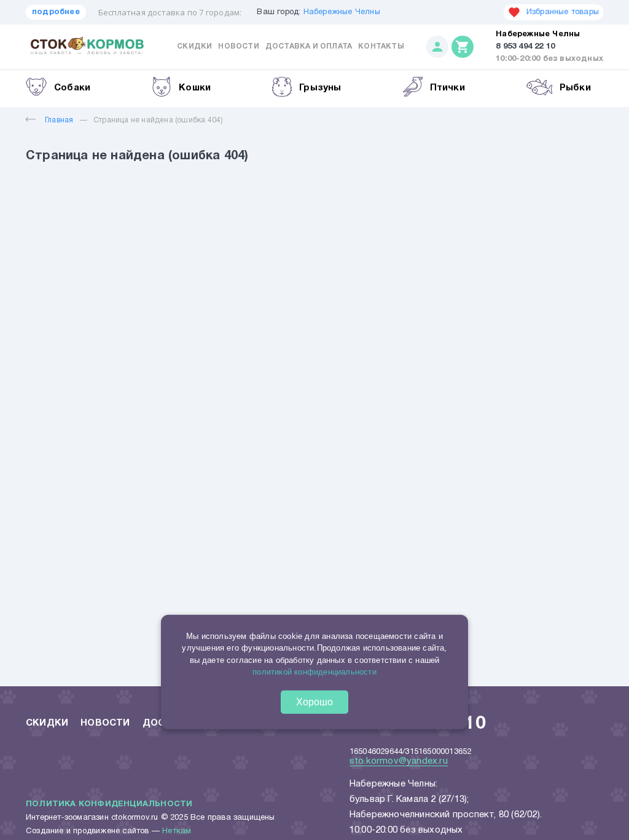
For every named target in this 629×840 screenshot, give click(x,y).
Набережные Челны (341, 12)
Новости (238, 46)
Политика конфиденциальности (109, 804)
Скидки (194, 46)
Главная (59, 120)
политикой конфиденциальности (314, 671)
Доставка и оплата (308, 46)
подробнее (56, 12)
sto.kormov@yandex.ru (399, 761)
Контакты (381, 46)
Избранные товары (562, 12)
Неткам (176, 831)
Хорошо (314, 702)
